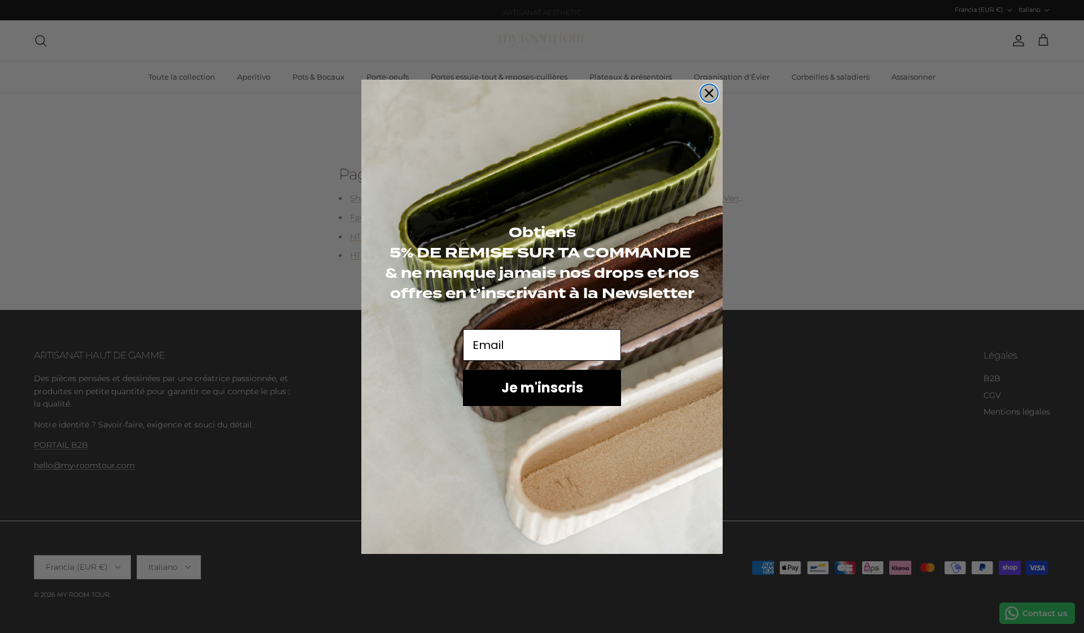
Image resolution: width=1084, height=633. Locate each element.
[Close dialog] (709, 93)
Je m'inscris (542, 387)
